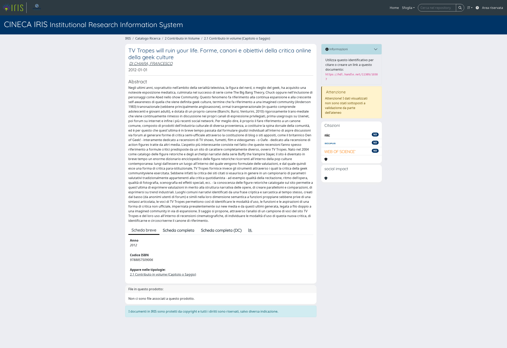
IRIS (128, 38)
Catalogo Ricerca (147, 38)
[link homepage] (14, 7)
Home (394, 8)
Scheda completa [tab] (178, 230)
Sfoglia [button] (407, 8)
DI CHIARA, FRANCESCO (150, 63)
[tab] (250, 230)
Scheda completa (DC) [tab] (221, 230)
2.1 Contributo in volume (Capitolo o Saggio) (237, 38)
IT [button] (468, 8)
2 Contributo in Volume (182, 38)
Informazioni (338, 49)
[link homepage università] (37, 7)
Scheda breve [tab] (144, 230)
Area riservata (492, 8)
